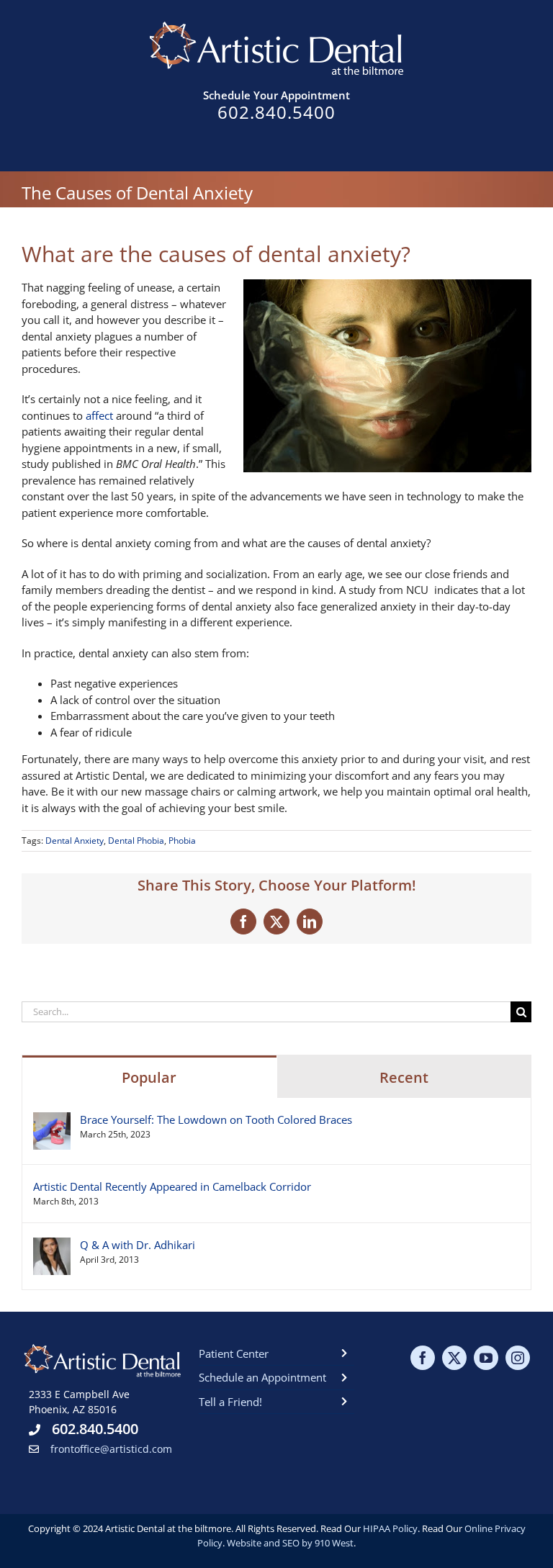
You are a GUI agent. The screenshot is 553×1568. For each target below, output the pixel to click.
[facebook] (422, 1358)
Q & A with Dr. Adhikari (137, 1245)
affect (99, 415)
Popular (149, 1077)
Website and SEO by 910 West (290, 1542)
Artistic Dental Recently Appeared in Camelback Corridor (172, 1186)
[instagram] (517, 1358)
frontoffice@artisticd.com (111, 1449)
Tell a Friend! (230, 1401)
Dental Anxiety (74, 840)
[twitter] (454, 1358)
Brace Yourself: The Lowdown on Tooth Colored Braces (216, 1119)
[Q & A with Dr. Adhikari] (52, 1245)
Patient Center (234, 1353)
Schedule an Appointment (262, 1377)
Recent (403, 1077)
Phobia (182, 840)
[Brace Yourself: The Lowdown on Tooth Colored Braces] (52, 1120)
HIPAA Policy (390, 1528)
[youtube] (486, 1358)
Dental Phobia (136, 840)
